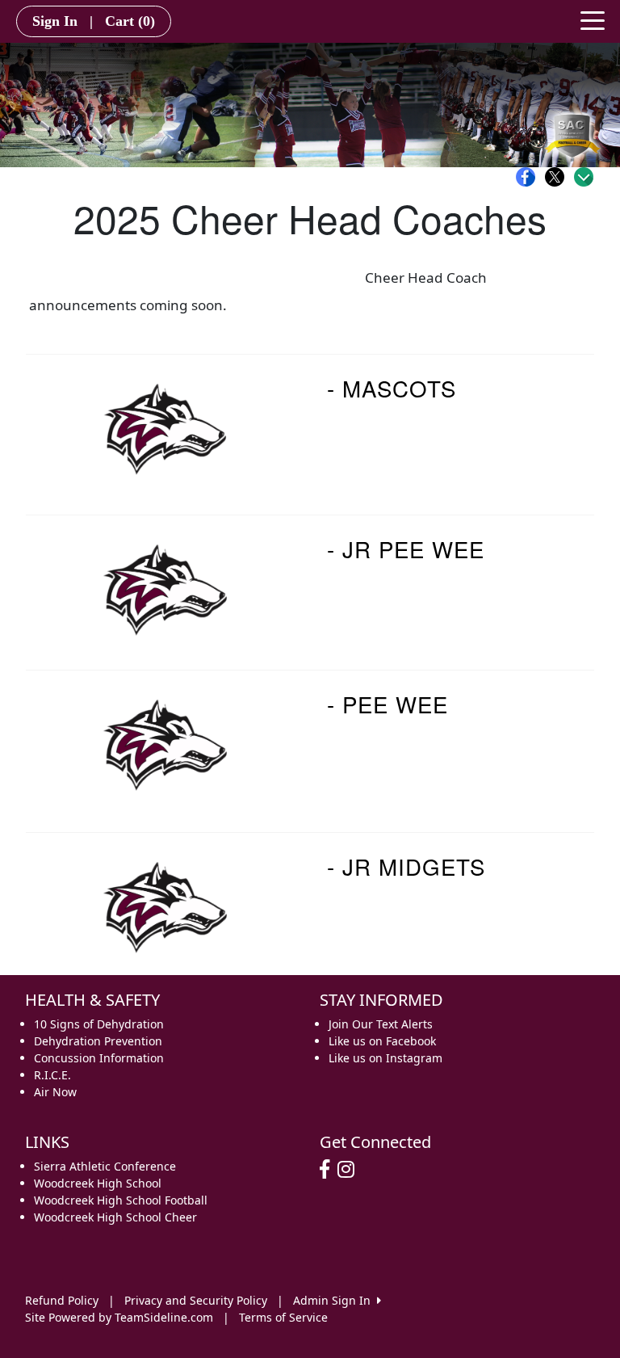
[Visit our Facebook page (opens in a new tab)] (328, 1169)
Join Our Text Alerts (381, 1024)
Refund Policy (61, 1300)
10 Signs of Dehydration (99, 1024)
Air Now (55, 1091)
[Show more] (583, 177)
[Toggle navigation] (592, 19)
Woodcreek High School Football (120, 1200)
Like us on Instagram (385, 1058)
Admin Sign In (335, 1300)
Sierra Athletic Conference (105, 1166)
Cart (130, 21)
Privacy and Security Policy (195, 1300)
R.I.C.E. (52, 1075)
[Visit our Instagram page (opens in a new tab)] (349, 1169)
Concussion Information (99, 1058)
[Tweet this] (558, 177)
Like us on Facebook (382, 1041)
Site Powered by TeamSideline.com (119, 1317)
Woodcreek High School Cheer (115, 1217)
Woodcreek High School (97, 1183)
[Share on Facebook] (529, 177)
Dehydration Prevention (98, 1041)
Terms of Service (283, 1317)
